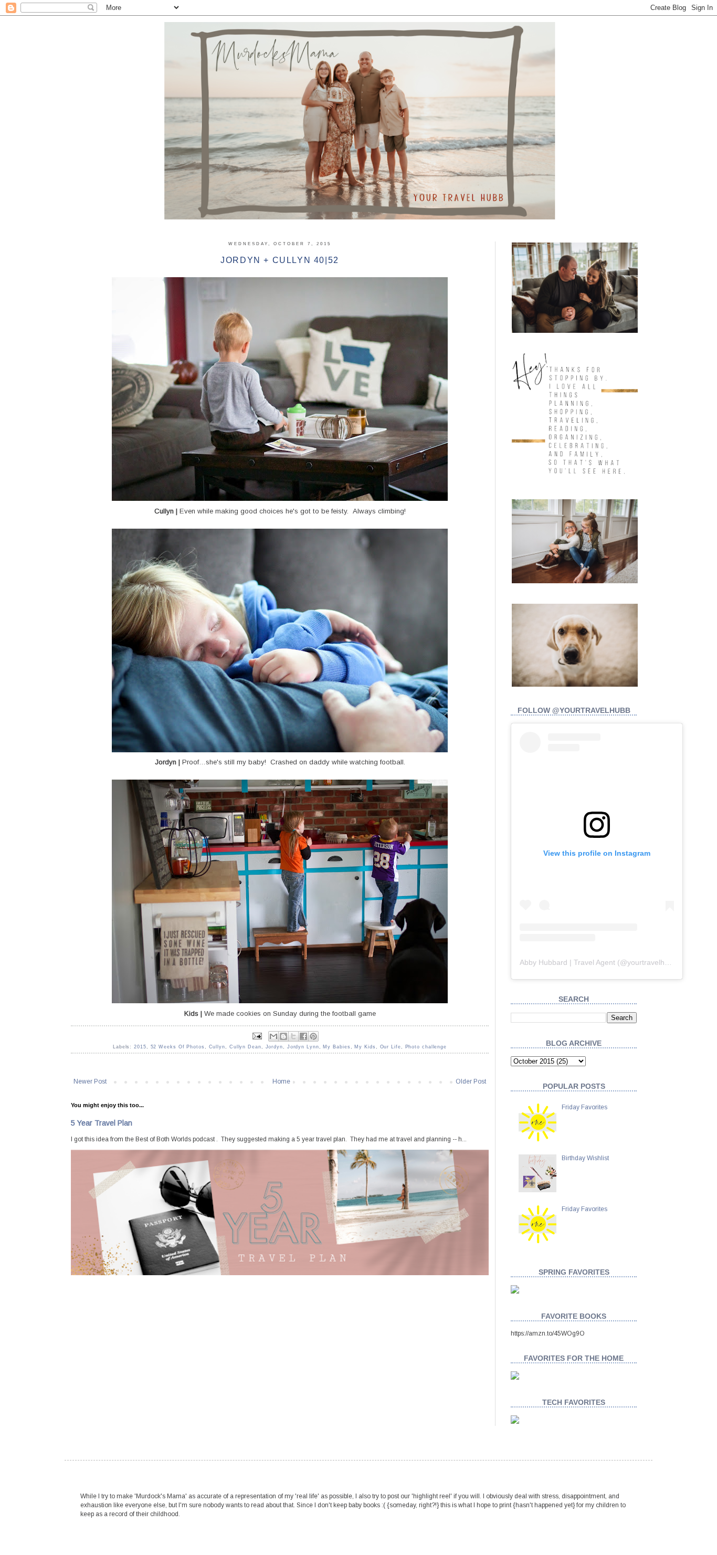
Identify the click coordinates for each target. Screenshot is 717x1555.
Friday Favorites (584, 1107)
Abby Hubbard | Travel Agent (567, 962)
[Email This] (273, 1036)
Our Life (390, 1046)
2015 (140, 1046)
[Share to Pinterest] (313, 1036)
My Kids (364, 1046)
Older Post (471, 1081)
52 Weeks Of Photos (178, 1046)
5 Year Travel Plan (101, 1123)
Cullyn (217, 1046)
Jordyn (274, 1046)
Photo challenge (426, 1046)
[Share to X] (293, 1036)
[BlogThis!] (283, 1036)
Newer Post (90, 1081)
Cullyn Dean (245, 1046)
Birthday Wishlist (585, 1158)
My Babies (336, 1046)
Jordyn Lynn (303, 1046)
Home (281, 1081)
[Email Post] (257, 1035)
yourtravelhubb (652, 962)
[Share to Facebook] (303, 1036)
